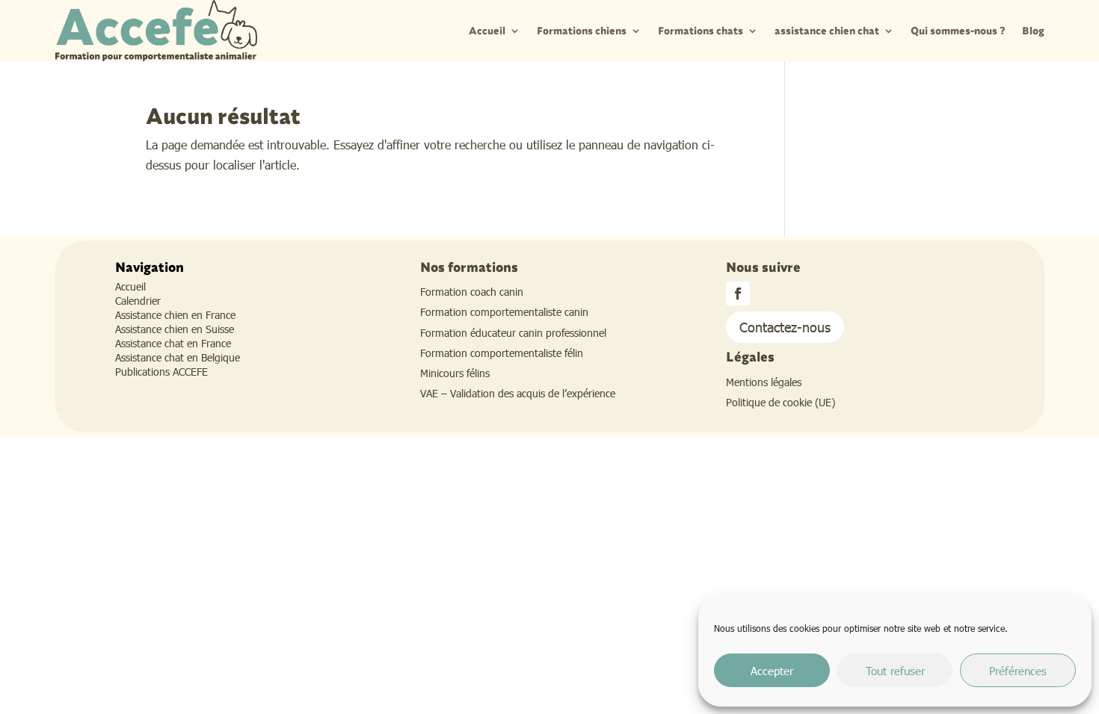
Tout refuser (895, 670)
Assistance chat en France (173, 343)
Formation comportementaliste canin (504, 312)
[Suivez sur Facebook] (738, 293)
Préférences (1018, 670)
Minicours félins (455, 373)
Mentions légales (763, 382)
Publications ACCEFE (161, 371)
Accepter (772, 670)
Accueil (487, 30)
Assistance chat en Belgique (177, 357)
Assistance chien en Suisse (174, 329)
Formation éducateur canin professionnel (513, 333)
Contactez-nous (785, 326)
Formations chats (700, 30)
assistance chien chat (827, 30)
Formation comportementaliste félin (501, 353)
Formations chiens (582, 30)
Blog (1033, 30)
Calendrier (138, 301)
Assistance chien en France (175, 315)
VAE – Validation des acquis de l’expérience (517, 393)
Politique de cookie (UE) (780, 402)
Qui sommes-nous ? (958, 30)
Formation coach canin (471, 292)
